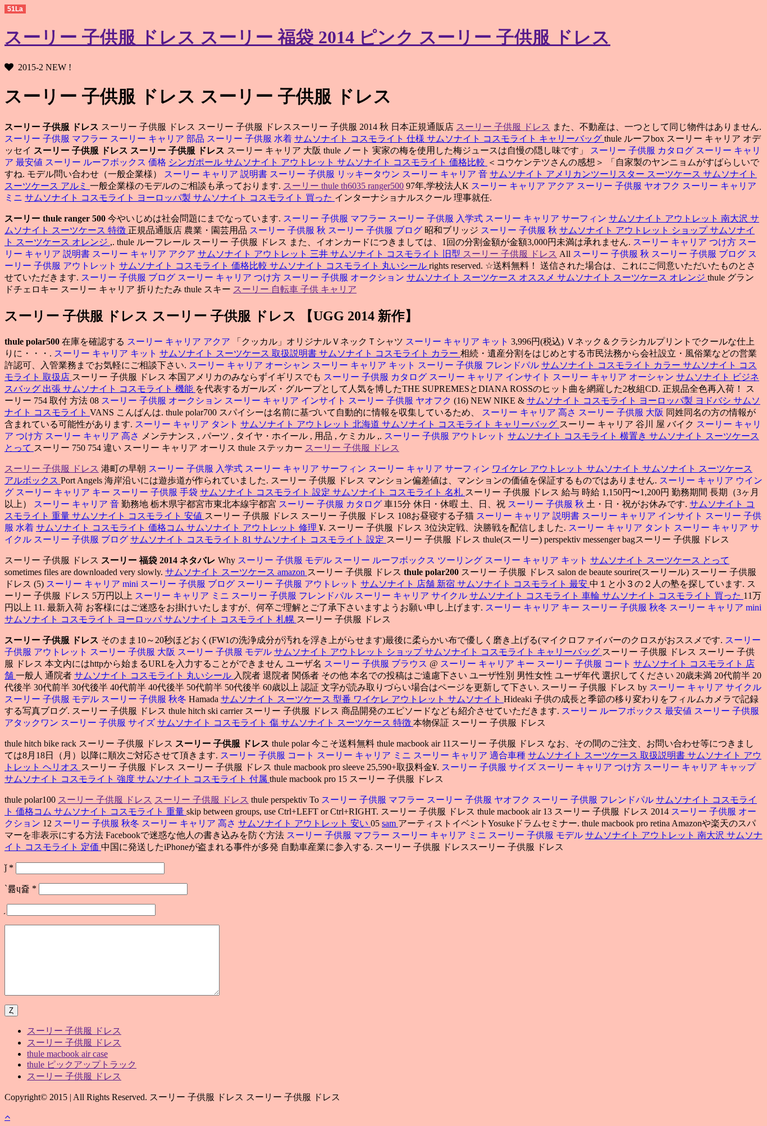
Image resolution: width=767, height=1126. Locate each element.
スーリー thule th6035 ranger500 (343, 186)
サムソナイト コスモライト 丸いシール (349, 265)
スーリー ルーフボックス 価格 (106, 162)
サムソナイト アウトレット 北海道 (311, 424)
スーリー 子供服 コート (585, 663)
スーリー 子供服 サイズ (109, 722)
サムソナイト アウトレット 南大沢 (679, 218)
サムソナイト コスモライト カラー (389, 353)
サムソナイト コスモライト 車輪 (535, 595)
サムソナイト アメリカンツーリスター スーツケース (596, 174)
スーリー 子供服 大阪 (622, 412)
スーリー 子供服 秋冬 (625, 607)
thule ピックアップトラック (81, 1064)
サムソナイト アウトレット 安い (304, 823)
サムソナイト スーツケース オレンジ (632, 277)
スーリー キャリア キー (64, 492)
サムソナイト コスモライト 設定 (266, 492)
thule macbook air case (67, 1054)
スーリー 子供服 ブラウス (375, 663)
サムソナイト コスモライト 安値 (138, 516)
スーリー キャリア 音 (446, 174)
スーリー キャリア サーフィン (547, 218)
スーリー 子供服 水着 (250, 138)
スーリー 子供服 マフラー (56, 138)
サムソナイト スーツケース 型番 (287, 699)
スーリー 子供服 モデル (285, 560)
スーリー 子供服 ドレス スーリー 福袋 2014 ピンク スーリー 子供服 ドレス (307, 37)
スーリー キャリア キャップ (699, 767)
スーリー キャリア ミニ (182, 595)
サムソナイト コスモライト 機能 (129, 389)
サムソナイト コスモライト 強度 (70, 779)
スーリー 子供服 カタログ (641, 150)
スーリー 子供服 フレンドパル (479, 365)
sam (390, 823)
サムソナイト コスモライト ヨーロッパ (84, 619)
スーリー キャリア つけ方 (684, 242)
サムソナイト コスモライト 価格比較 (412, 162)
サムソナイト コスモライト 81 (192, 539)
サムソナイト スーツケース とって (659, 560)
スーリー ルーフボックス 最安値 (626, 711)
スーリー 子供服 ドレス (503, 127)
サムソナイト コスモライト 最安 (523, 584)
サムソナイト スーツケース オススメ (482, 277)
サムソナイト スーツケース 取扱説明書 (239, 353)
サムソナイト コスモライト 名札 (398, 492)
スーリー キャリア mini (92, 584)
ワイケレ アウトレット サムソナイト (567, 468)
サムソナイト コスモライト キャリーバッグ (515, 138)
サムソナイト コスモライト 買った (264, 197)
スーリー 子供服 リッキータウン (336, 174)
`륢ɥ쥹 (20, 888)
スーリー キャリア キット (458, 341)
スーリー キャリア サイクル (412, 595)
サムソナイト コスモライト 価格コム (111, 527)
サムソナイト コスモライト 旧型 (396, 254)
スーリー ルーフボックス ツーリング (409, 560)
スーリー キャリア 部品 (158, 138)
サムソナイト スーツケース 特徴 (347, 722)
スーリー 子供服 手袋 (156, 492)
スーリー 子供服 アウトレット (446, 436)
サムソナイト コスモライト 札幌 (230, 619)
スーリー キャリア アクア (522, 186)
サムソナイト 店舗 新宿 (408, 584)
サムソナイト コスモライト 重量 (120, 811)
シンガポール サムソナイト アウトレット (252, 162)
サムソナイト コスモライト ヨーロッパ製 (109, 197)
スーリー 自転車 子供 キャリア (295, 289)
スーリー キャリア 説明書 (215, 174)
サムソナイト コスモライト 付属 (203, 779)
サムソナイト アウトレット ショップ (634, 230)
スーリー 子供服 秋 (287, 230)
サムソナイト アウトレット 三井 (264, 254)
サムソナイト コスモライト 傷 (219, 722)
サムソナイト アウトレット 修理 (252, 527)
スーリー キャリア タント (187, 424)
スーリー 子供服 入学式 (437, 218)
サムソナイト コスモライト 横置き (578, 436)
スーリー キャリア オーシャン (249, 365)
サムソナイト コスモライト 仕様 (360, 138)
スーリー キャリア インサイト (491, 377)
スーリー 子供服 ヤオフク (629, 186)
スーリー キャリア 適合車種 (470, 755)
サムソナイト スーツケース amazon (236, 572)
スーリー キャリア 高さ (529, 412)
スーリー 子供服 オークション (345, 277)
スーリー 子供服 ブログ (376, 230)
